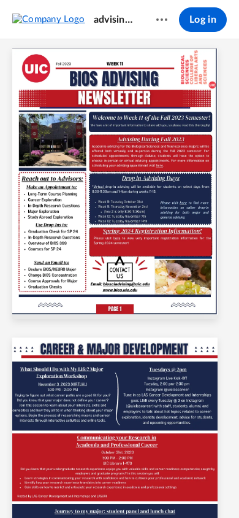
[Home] (48, 19)
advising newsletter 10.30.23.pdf (113, 20)
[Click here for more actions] (162, 19)
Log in (202, 20)
